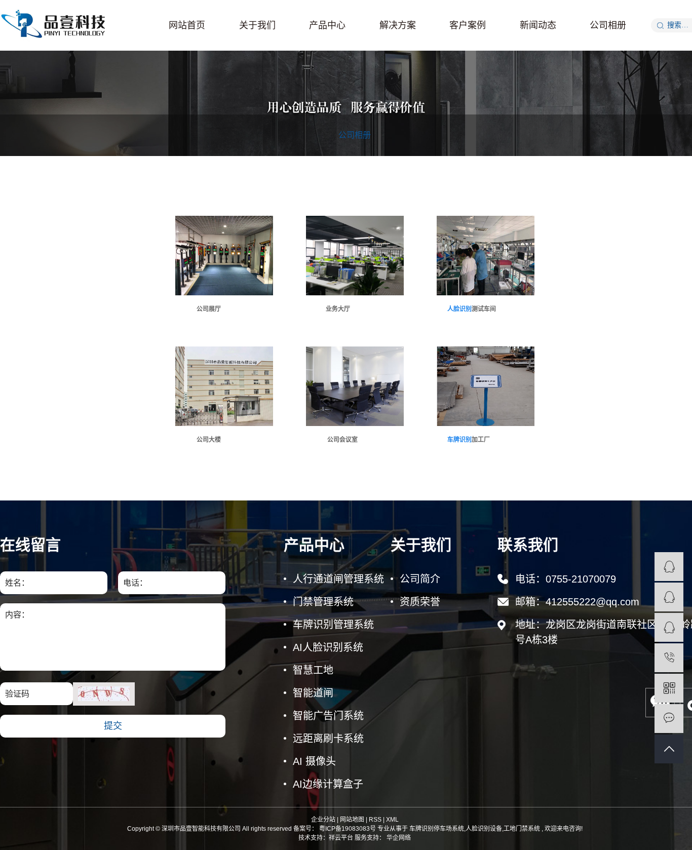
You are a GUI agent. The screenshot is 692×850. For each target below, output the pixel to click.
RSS (375, 819)
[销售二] (669, 597)
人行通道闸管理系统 (338, 579)
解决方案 (397, 25)
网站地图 (352, 819)
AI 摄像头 (314, 761)
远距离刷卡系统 (328, 738)
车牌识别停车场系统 (436, 828)
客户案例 (467, 25)
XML (392, 819)
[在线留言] (669, 718)
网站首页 (187, 25)
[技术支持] (669, 627)
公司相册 (608, 25)
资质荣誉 (420, 601)
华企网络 (398, 837)
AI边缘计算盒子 (328, 784)
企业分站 (323, 819)
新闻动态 (538, 25)
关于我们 (257, 25)
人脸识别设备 (484, 828)
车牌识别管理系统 (333, 624)
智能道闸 (313, 693)
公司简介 (420, 579)
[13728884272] (669, 657)
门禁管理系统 (323, 601)
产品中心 (327, 25)
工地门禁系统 (522, 828)
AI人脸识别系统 (328, 647)
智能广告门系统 (328, 715)
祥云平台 (341, 837)
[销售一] (669, 566)
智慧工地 (313, 670)
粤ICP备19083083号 (347, 828)
